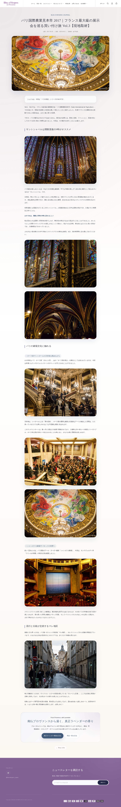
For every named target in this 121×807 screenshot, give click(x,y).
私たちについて (58, 3)
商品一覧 (39, 3)
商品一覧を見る (72, 735)
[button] (102, 3)
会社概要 (83, 3)
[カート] (116, 3)
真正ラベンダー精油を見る (52, 735)
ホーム (33, 3)
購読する (103, 782)
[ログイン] (112, 3)
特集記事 (67, 3)
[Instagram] (8, 773)
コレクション (46, 3)
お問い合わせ (75, 3)
